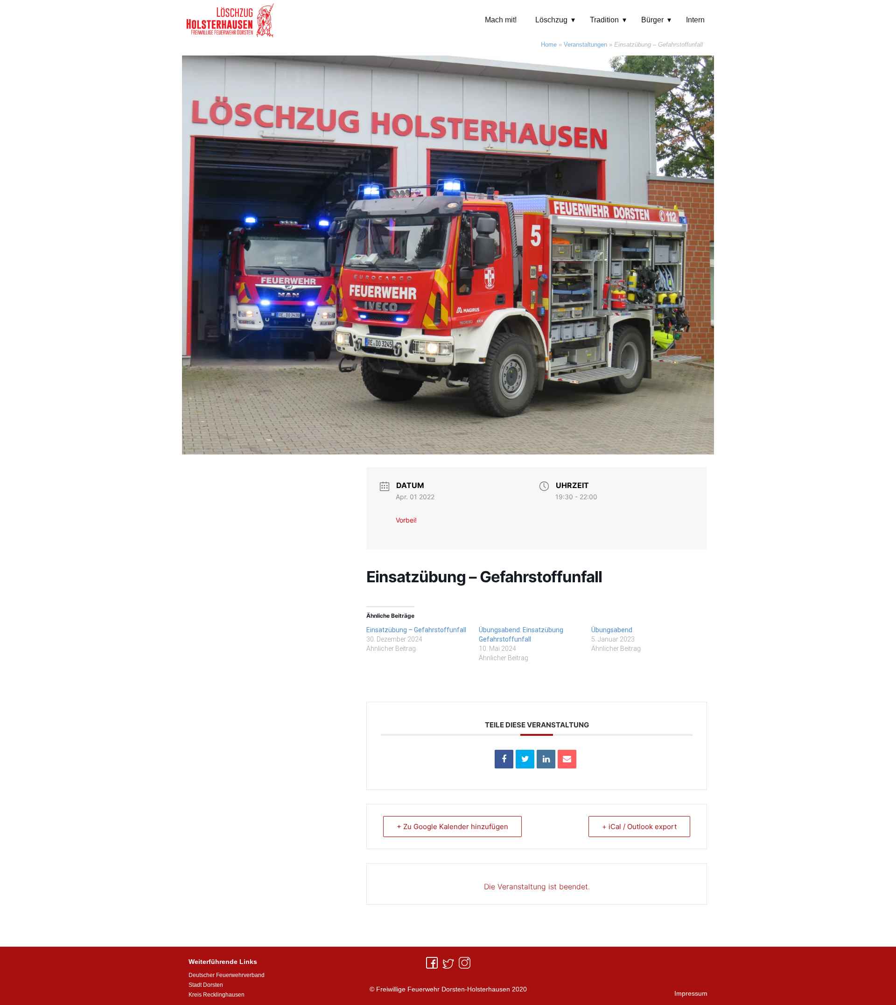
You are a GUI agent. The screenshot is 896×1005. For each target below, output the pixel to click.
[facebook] (432, 963)
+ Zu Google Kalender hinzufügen (452, 826)
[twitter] (448, 963)
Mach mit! (501, 20)
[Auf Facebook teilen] (504, 759)
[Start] (230, 20)
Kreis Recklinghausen (217, 994)
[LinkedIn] (546, 759)
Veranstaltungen (585, 44)
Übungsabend (611, 630)
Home (549, 44)
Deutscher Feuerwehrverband (227, 975)
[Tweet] (525, 759)
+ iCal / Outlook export (639, 826)
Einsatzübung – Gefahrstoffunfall (416, 630)
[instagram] (464, 963)
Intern (695, 20)
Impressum (690, 993)
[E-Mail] (567, 759)
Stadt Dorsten (206, 985)
